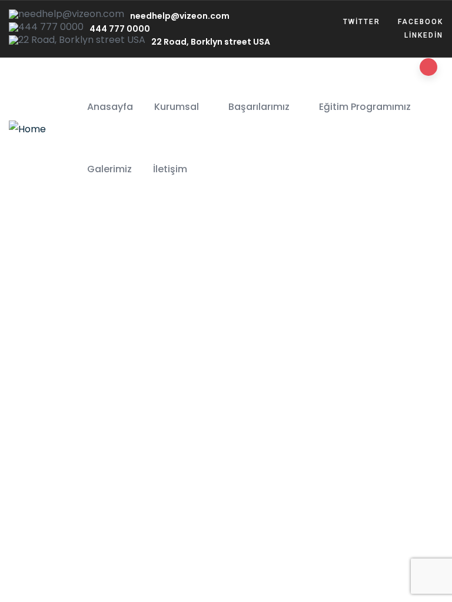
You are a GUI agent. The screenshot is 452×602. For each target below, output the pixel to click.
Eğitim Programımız (365, 106)
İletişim (170, 169)
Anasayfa (110, 106)
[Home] (27, 129)
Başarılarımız (259, 106)
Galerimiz (109, 169)
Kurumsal (176, 106)
